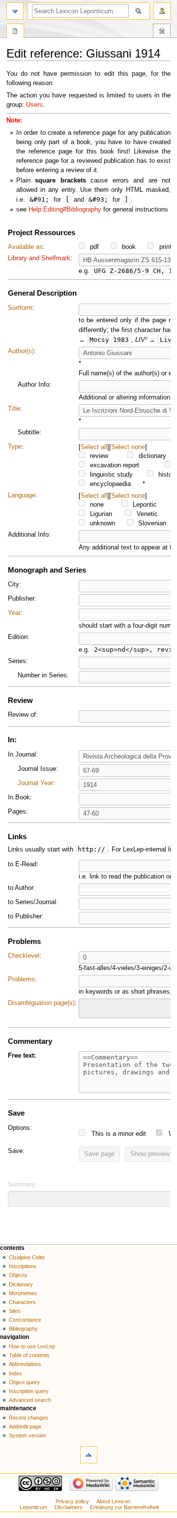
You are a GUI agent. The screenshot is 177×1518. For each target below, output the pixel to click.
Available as (25, 246)
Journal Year (35, 783)
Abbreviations (25, 1364)
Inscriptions (22, 1266)
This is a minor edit (118, 1133)
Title (14, 408)
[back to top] (88, 1454)
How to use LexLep (32, 1346)
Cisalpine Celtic (27, 1257)
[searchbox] (88, 1006)
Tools (161, 32)
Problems (21, 979)
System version (27, 1435)
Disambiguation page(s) (41, 1003)
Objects (18, 1275)
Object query (24, 1382)
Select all (94, 447)
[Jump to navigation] (15, 11)
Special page (15, 32)
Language (21, 495)
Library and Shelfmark (39, 258)
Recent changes (28, 1418)
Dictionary (21, 1284)
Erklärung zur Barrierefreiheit (124, 1507)
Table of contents (29, 1355)
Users (34, 104)
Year (14, 612)
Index (15, 1373)
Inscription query (29, 1391)
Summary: (22, 1184)
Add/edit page (25, 1426)
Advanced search (30, 1400)
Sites (15, 1311)
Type (15, 446)
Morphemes (23, 1293)
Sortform (20, 307)
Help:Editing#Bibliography (65, 209)
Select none (128, 447)
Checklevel (23, 955)
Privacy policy (72, 1501)
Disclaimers (69, 1507)
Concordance (25, 1320)
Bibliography (23, 1329)
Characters (22, 1302)
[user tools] (162, 11)
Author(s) (21, 351)
